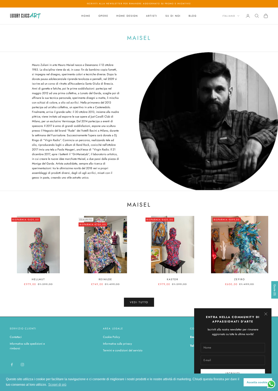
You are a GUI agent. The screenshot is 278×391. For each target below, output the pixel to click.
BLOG (193, 16)
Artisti (151, 16)
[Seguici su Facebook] (12, 365)
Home (85, 16)
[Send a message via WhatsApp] (271, 384)
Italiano (228, 15)
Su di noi (173, 16)
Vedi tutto (139, 302)
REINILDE (105, 279)
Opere (103, 16)
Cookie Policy (111, 337)
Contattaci (16, 337)
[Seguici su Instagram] (22, 365)
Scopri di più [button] (57, 384)
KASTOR (172, 279)
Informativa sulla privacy (117, 344)
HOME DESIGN (127, 16)
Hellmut (38, 279)
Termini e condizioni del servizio (122, 350)
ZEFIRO (239, 279)
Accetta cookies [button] (258, 382)
